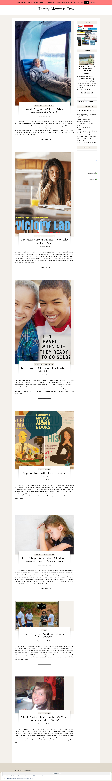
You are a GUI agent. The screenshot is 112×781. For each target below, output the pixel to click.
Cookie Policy (33, 778)
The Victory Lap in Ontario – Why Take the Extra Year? (44, 241)
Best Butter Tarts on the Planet (86, 136)
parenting (43, 236)
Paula (49, 116)
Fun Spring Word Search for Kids (87, 131)
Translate (90, 101)
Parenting (50, 236)
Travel (51, 105)
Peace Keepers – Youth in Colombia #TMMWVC (44, 635)
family (37, 236)
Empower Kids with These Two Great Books (44, 474)
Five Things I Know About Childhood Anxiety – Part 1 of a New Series (44, 559)
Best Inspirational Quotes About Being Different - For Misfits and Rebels (86, 116)
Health (51, 554)
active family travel (41, 105)
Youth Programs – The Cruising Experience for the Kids (44, 110)
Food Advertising (92, 160)
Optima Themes (28, 770)
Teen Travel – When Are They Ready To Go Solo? (44, 369)
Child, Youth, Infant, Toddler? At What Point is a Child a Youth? (44, 718)
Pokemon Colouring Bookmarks (86, 142)
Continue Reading (44, 139)
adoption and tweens (41, 554)
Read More (93, 2)
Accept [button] (86, 2)
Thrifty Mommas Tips (56, 8)
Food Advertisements (90, 173)
